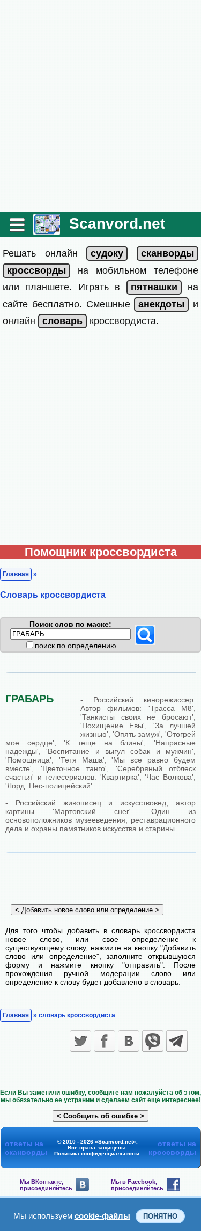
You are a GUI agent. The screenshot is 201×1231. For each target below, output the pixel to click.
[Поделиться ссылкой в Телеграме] (177, 1041)
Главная (16, 574)
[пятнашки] (154, 287)
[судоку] (107, 253)
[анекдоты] (161, 304)
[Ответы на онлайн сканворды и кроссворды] (46, 231)
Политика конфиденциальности (96, 1153)
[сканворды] (167, 253)
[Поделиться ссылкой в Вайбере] (152, 1041)
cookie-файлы (102, 1215)
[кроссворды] (36, 270)
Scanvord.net (117, 223)
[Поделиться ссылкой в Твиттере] (80, 1041)
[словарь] (62, 321)
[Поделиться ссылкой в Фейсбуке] (104, 1041)
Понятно (160, 1216)
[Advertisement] (100, 106)
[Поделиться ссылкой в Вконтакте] (128, 1041)
